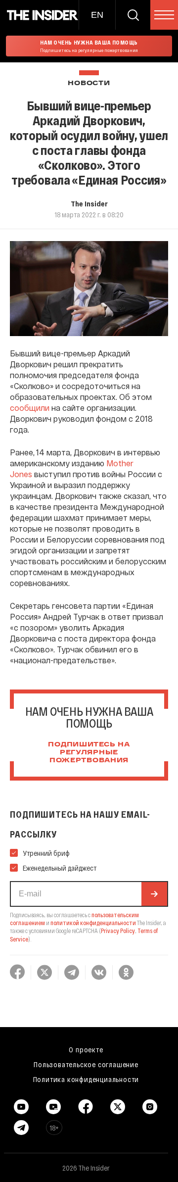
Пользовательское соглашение (86, 1064)
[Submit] (154, 894)
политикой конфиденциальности (93, 922)
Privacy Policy (118, 930)
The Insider (89, 203)
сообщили (29, 407)
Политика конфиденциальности (86, 1079)
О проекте (86, 1049)
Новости (89, 83)
